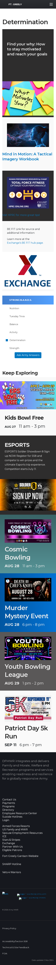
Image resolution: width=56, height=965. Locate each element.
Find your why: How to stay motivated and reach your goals (27, 49)
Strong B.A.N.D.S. (20, 300)
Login (5, 820)
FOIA (4, 953)
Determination (17, 340)
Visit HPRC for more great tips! (21, 215)
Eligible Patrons (12, 850)
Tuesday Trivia (17, 316)
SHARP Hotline (11, 864)
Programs (8, 806)
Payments (8, 803)
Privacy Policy (9, 928)
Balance (13, 324)
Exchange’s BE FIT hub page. (25, 242)
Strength (14, 348)
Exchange (8, 843)
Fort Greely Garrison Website (20, 856)
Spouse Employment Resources (22, 833)
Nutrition (14, 308)
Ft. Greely (15, 4)
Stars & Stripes (11, 840)
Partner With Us (12, 847)
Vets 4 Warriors (11, 872)
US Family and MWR (15, 829)
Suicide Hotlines (12, 817)
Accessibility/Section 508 (15, 941)
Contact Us (9, 799)
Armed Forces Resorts (16, 826)
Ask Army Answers (28, 355)
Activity (13, 332)
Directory (8, 810)
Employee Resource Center (19, 813)
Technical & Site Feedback (15, 947)
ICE (4, 836)
